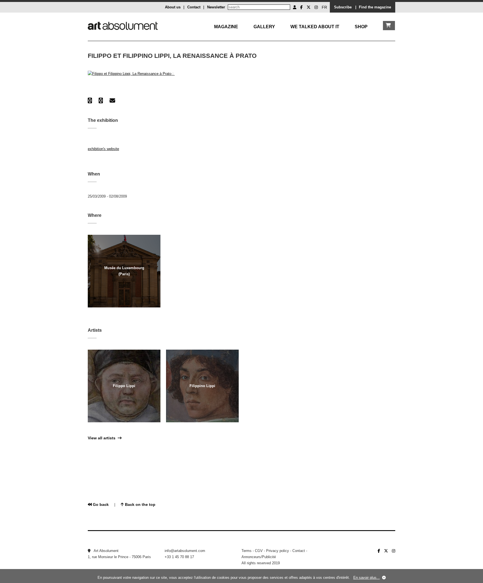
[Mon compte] (294, 7)
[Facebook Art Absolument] (301, 7)
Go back (100, 504)
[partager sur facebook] (90, 101)
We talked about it (314, 26)
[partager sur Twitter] (101, 101)
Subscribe (343, 7)
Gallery (264, 26)
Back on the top (139, 504)
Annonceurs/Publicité (259, 557)
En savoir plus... (366, 577)
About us (173, 7)
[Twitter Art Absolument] (309, 7)
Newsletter (216, 7)
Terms (247, 551)
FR (324, 7)
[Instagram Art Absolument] (316, 7)
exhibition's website (103, 149)
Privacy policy (277, 551)
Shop (361, 26)
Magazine (226, 26)
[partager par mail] (112, 101)
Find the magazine (375, 7)
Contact (193, 7)
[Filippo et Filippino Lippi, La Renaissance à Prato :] (131, 74)
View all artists (103, 438)
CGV (259, 551)
